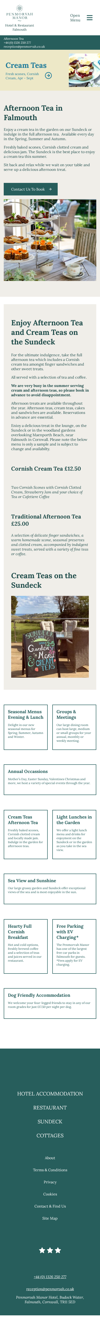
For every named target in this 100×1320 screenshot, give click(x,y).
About (50, 1177)
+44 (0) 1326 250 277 (17, 43)
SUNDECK (50, 1141)
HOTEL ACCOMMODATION (50, 1113)
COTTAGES (50, 1155)
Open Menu (75, 17)
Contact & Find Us (50, 1225)
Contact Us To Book (28, 189)
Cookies (50, 1213)
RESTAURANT (50, 1127)
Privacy (50, 1201)
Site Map (50, 1237)
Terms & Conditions (50, 1189)
